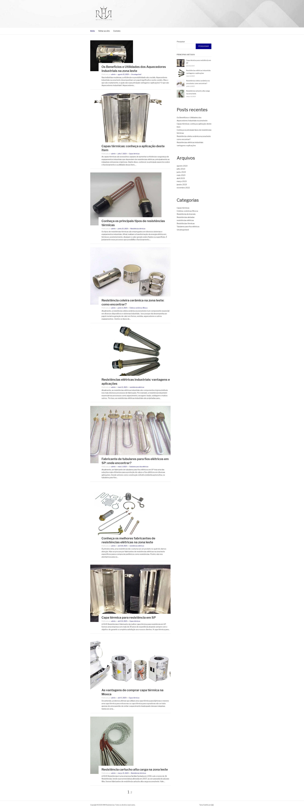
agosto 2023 (182, 166)
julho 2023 (181, 169)
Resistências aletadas (186, 217)
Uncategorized (136, 74)
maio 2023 (181, 175)
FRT (212, 805)
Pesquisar (181, 42)
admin (113, 74)
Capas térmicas (134, 154)
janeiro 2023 (182, 185)
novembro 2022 (183, 188)
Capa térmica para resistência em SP (129, 617)
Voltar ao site (104, 31)
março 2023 (182, 181)
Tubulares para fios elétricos (138, 466)
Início (92, 31)
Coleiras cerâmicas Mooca (138, 308)
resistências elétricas (137, 387)
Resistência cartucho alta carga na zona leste (135, 769)
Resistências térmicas (137, 229)
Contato (116, 31)
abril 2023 (181, 178)
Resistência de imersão (186, 214)
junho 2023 (181, 172)
